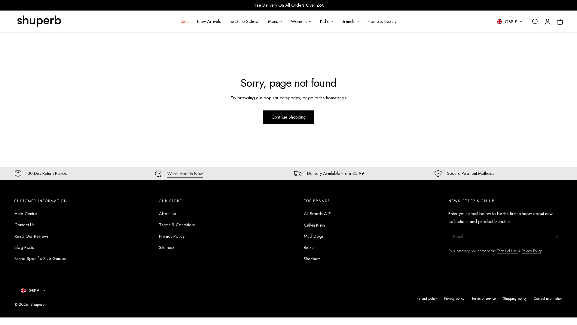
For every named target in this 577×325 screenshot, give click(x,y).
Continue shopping (288, 117)
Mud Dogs (314, 236)
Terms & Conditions (177, 225)
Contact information (548, 298)
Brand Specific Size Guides (40, 258)
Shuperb (37, 304)
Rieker (309, 247)
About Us (167, 213)
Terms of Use (507, 250)
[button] (535, 21)
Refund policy (427, 298)
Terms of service (484, 298)
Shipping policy (515, 298)
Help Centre (25, 213)
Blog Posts (24, 247)
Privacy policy (454, 298)
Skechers (312, 258)
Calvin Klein (314, 225)
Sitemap (166, 247)
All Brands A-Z (317, 213)
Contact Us (24, 225)
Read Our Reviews (31, 236)
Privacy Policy (172, 236)
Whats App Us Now (185, 174)
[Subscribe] (555, 236)
